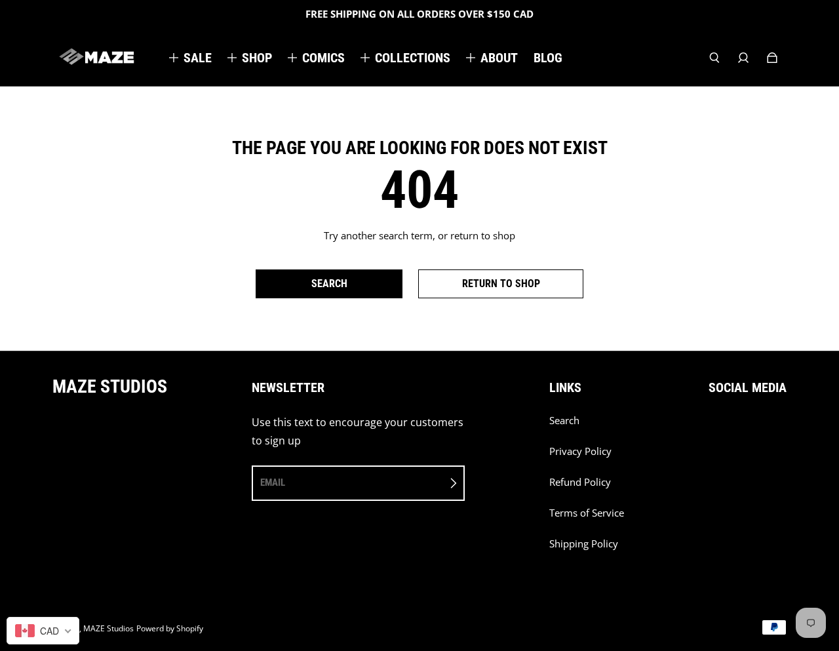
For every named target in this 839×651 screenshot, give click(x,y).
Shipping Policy (583, 544)
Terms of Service (586, 513)
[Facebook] (712, 427)
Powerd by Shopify (169, 628)
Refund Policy (580, 482)
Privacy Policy (580, 451)
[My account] (743, 57)
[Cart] (772, 57)
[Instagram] (741, 427)
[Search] (714, 57)
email (272, 482)
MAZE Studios (108, 628)
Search (564, 420)
